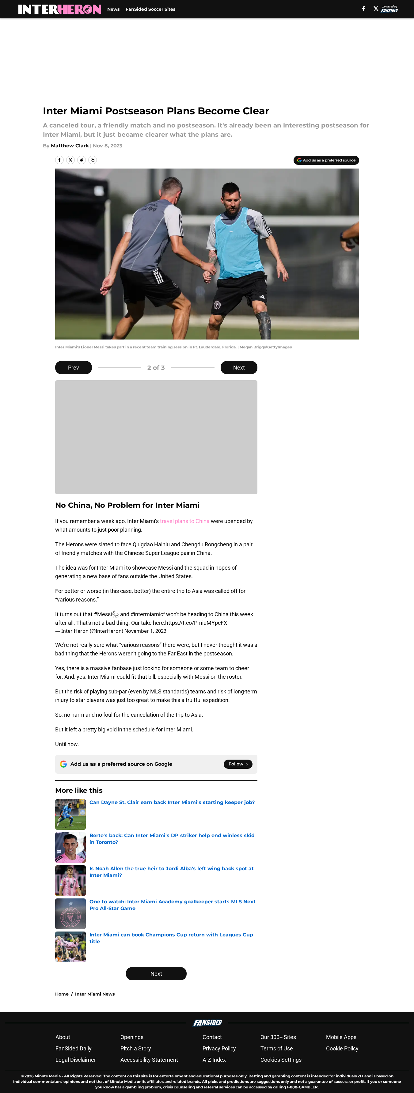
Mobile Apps (341, 1037)
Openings (131, 1037)
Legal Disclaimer (75, 1060)
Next (239, 367)
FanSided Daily (73, 1048)
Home (62, 994)
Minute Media (48, 1076)
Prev (73, 367)
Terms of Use (276, 1048)
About (62, 1037)
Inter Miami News (95, 994)
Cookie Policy (342, 1048)
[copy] (92, 160)
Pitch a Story (135, 1048)
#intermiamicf (148, 614)
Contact (212, 1037)
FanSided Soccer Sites (150, 9)
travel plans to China (185, 521)
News (113, 9)
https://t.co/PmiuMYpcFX (196, 623)
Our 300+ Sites (278, 1037)
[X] (376, 8)
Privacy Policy (219, 1048)
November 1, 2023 (145, 631)
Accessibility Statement (149, 1060)
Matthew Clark (70, 146)
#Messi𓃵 (106, 614)
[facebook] (363, 8)
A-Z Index (214, 1060)
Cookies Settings (281, 1060)
